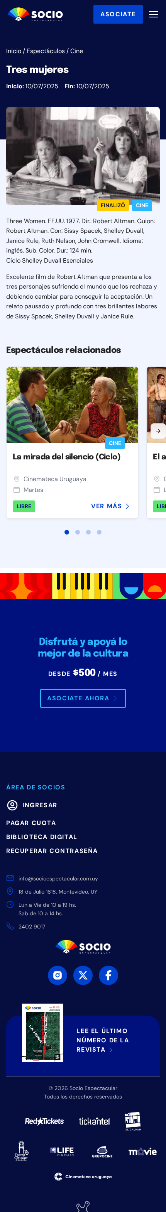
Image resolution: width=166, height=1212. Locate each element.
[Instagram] (57, 975)
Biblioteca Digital (42, 837)
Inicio (13, 51)
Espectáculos (46, 51)
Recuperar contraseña (52, 851)
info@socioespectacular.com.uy (58, 878)
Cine (76, 51)
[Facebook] (108, 975)
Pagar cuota (31, 823)
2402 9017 (32, 926)
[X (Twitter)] (83, 975)
